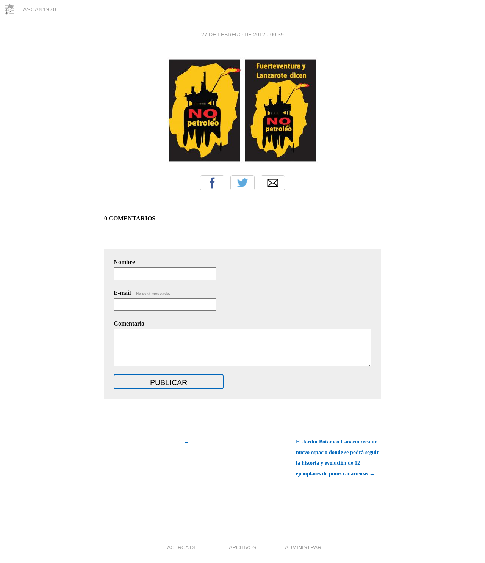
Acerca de (182, 547)
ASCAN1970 (39, 9)
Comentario (129, 323)
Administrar (303, 547)
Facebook (212, 182)
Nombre (124, 262)
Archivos (242, 547)
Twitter (242, 182)
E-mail (142, 292)
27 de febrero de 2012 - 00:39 (242, 34)
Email (273, 182)
